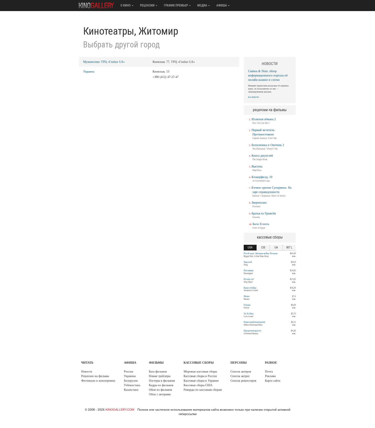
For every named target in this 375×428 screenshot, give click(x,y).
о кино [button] (125, 5)
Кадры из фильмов (161, 385)
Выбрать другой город (121, 44)
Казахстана (131, 389)
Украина (88, 71)
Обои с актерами (160, 394)
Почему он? (249, 279)
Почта (269, 371)
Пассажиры (248, 270)
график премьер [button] (176, 5)
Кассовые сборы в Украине (201, 380)
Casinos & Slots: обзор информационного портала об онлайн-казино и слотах (268, 75)
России (128, 371)
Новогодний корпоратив (254, 322)
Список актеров (240, 371)
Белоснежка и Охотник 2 (268, 145)
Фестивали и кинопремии (98, 380)
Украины (130, 376)
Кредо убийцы (250, 288)
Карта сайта (272, 380)
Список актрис (240, 376)
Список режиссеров (243, 380)
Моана (246, 296)
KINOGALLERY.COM (119, 409)
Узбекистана (132, 385)
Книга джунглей (262, 155)
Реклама (270, 376)
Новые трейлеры (159, 376)
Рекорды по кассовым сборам (203, 389)
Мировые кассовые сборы (200, 371)
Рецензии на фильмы (95, 376)
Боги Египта (261, 224)
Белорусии (131, 380)
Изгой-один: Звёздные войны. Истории (261, 253)
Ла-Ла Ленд (248, 314)
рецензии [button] (147, 5)
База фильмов (158, 371)
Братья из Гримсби (264, 213)
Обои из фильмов (160, 389)
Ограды (247, 305)
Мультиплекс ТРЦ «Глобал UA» (104, 61)
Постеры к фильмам (162, 380)
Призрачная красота (252, 331)
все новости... (254, 97)
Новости (86, 371)
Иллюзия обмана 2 (264, 119)
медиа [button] (202, 5)
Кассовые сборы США (198, 385)
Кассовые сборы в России (200, 376)
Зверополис (259, 202)
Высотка (257, 166)
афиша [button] (221, 5)
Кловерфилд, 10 (262, 177)
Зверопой (248, 262)
